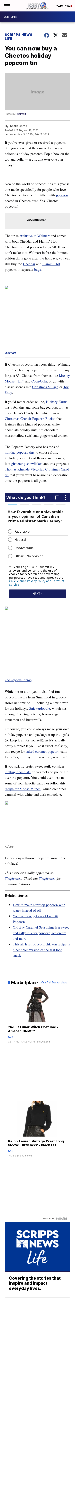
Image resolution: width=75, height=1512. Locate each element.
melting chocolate (18, 771)
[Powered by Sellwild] (61, 1218)
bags (37, 269)
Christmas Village (45, 386)
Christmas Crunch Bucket (30, 418)
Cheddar (29, 263)
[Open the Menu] (6, 5)
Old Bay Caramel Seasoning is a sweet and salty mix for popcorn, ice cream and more (41, 933)
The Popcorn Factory (18, 680)
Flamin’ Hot (51, 263)
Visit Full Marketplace (54, 982)
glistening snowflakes (26, 463)
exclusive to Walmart (35, 235)
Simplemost (13, 878)
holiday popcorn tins (19, 452)
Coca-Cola (39, 381)
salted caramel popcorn (42, 751)
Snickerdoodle (39, 708)
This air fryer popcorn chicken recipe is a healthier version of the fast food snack (41, 950)
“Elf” (20, 381)
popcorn (62, 195)
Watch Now (63, 6)
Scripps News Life (18, 37)
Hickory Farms (56, 401)
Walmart (21, 113)
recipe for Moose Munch (23, 788)
